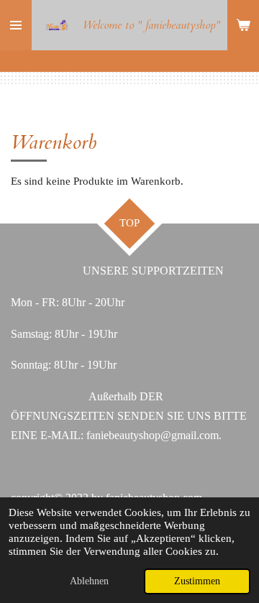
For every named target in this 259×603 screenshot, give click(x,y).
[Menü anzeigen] (16, 25)
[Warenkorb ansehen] (243, 25)
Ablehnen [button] (89, 581)
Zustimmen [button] (197, 581)
